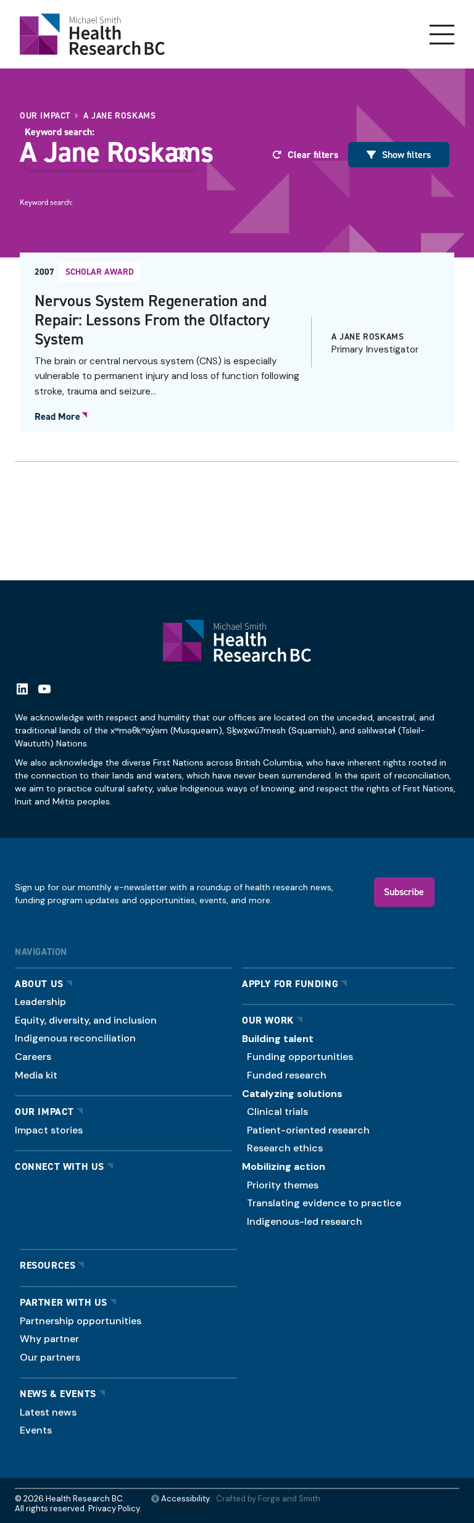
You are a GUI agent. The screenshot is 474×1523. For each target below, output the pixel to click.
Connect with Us (59, 1166)
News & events (58, 1393)
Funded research (286, 1075)
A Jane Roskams (367, 336)
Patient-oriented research (308, 1130)
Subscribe (404, 891)
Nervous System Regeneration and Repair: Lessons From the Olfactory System (152, 319)
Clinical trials (277, 1111)
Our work (268, 1020)
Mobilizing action (283, 1166)
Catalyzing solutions (292, 1093)
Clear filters (313, 154)
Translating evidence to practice (324, 1202)
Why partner (49, 1338)
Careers (33, 1056)
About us (39, 983)
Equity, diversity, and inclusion (86, 1020)
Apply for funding (290, 983)
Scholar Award (99, 271)
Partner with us (63, 1302)
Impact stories (49, 1130)
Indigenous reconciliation (75, 1038)
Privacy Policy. (114, 1508)
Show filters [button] (406, 154)
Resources (47, 1265)
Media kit (36, 1075)
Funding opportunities (300, 1056)
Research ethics (285, 1147)
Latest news (48, 1412)
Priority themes (282, 1185)
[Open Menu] (442, 34)
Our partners (50, 1357)
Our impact (44, 1111)
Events (36, 1430)
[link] (237, 342)
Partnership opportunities (80, 1320)
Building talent (278, 1038)
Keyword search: (59, 132)
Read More (57, 417)
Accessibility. (185, 1498)
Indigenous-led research (304, 1221)
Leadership (40, 1001)
